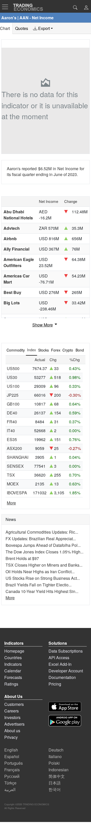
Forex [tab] (55, 350)
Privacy (11, 737)
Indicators (13, 664)
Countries (13, 657)
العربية (9, 789)
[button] (86, 8)
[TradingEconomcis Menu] (6, 7)
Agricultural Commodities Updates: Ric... (42, 532)
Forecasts (13, 677)
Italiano (55, 756)
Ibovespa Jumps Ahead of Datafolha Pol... (43, 545)
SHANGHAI (17, 457)
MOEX (13, 484)
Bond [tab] (80, 350)
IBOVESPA (17, 493)
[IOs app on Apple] (65, 706)
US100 (13, 386)
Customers (14, 704)
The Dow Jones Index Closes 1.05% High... (44, 552)
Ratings (11, 684)
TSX (11, 475)
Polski (54, 763)
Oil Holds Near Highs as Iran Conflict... (40, 571)
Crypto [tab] (67, 350)
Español (11, 756)
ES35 (12, 439)
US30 (12, 377)
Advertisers (14, 724)
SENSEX (15, 466)
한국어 (55, 789)
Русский (11, 776)
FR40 (12, 422)
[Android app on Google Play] (65, 720)
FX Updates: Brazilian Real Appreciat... (41, 538)
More (11, 503)
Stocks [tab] (43, 350)
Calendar (12, 671)
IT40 (11, 430)
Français (12, 770)
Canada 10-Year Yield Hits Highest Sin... (42, 591)
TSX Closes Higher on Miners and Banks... (44, 565)
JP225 (12, 395)
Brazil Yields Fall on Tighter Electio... (39, 585)
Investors (12, 717)
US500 (13, 368)
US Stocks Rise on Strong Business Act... (43, 578)
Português (13, 763)
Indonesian (59, 770)
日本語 (55, 783)
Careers (11, 711)
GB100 (13, 404)
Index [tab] (31, 349)
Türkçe (10, 783)
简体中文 (57, 776)
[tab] (43, 28)
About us (12, 730)
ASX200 (14, 448)
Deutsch (56, 750)
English (11, 750)
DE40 (12, 413)
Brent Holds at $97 (22, 558)
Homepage (14, 651)
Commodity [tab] (16, 350)
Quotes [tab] (21, 28)
